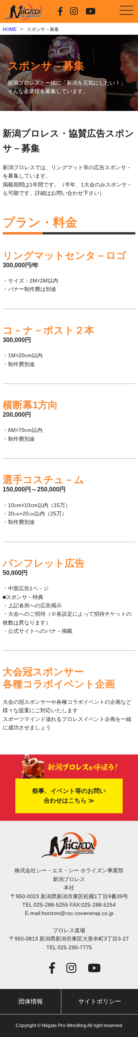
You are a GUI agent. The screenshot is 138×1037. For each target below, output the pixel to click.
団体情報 (30, 1001)
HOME (9, 29)
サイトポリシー (99, 1001)
